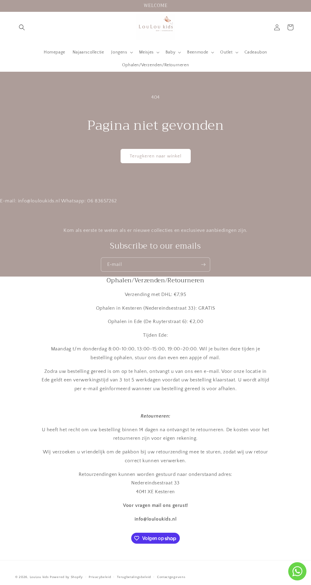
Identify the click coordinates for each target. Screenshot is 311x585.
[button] (22, 27)
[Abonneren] (203, 264)
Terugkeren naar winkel (156, 156)
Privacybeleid (100, 577)
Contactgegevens (171, 577)
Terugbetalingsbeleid (134, 577)
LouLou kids (39, 577)
